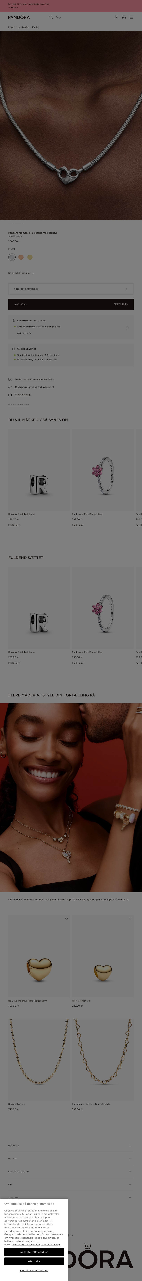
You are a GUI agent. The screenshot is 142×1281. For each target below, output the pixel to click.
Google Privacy (50, 1244)
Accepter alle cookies (34, 1252)
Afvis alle (34, 1261)
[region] (34, 1240)
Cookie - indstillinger (34, 1270)
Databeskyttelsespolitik (26, 1244)
